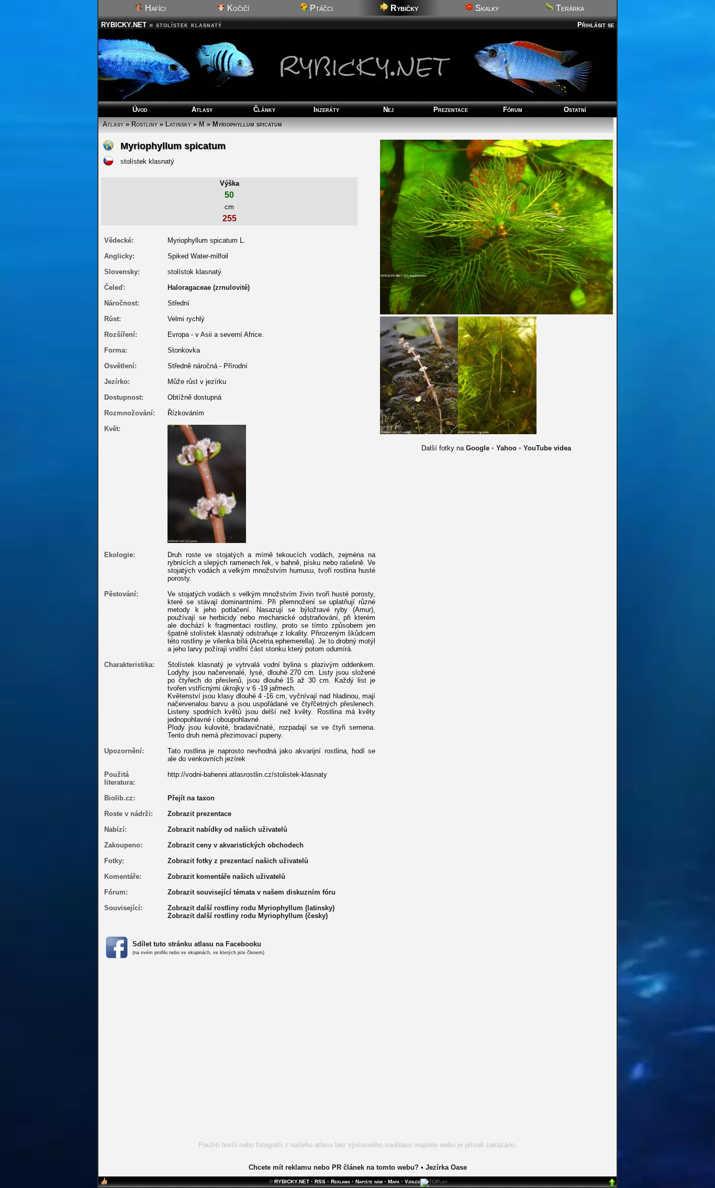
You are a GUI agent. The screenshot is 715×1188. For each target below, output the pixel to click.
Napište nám (369, 1181)
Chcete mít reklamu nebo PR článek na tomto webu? (334, 1167)
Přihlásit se (595, 25)
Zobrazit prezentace (199, 814)
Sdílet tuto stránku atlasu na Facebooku (196, 944)
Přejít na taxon (191, 798)
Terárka (569, 8)
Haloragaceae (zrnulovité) (208, 287)
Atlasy (202, 110)
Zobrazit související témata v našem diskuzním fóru (251, 892)
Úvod (140, 110)
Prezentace (450, 110)
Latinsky (178, 124)
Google (477, 448)
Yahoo (506, 448)
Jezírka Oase (446, 1167)
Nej (388, 110)
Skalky (486, 8)
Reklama (340, 1181)
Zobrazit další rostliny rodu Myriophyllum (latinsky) (250, 908)
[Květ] (206, 483)
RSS (320, 1181)
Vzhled (412, 1181)
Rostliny (144, 124)
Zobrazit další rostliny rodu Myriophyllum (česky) (247, 916)
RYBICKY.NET (124, 25)
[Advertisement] (357, 1055)
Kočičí (237, 8)
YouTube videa (547, 448)
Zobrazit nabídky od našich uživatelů (227, 829)
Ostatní (575, 110)
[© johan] (419, 375)
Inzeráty (326, 110)
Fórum (512, 110)
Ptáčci (320, 8)
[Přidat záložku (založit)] (104, 1183)
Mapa (393, 1181)
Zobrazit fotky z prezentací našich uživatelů (237, 861)
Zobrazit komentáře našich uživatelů (226, 876)
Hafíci (154, 8)
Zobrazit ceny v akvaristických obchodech (235, 845)
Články (264, 110)
